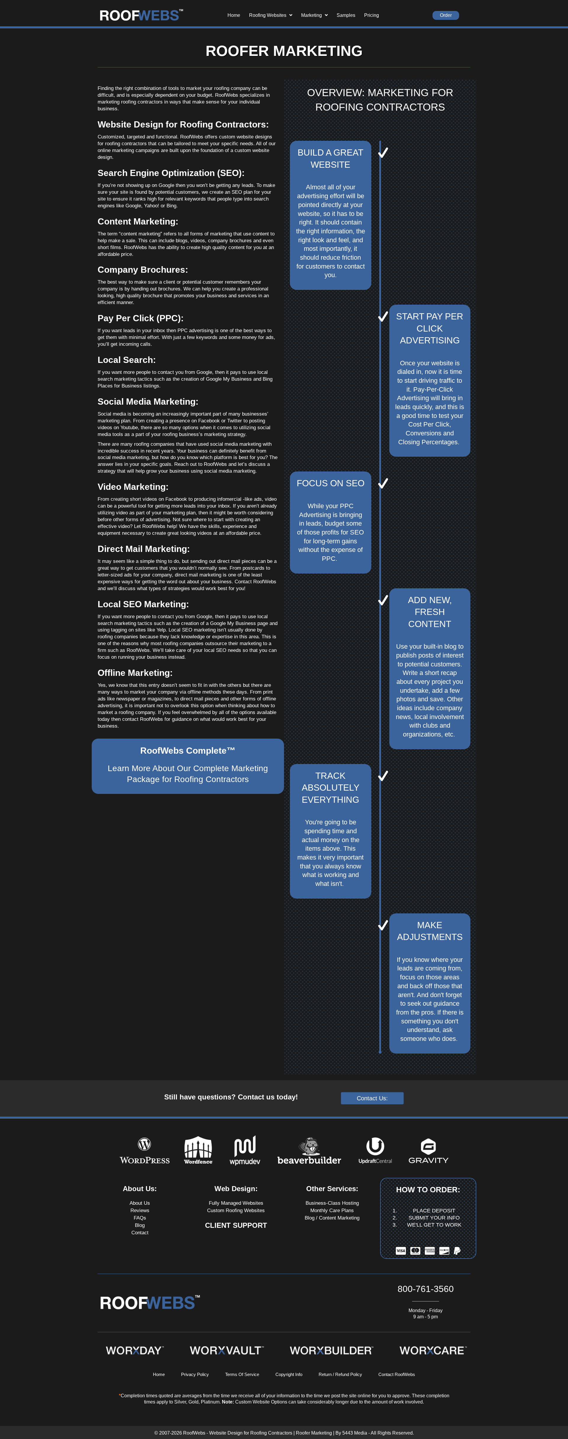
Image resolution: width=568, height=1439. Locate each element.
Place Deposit (434, 1211)
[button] (446, 15)
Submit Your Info (434, 1218)
